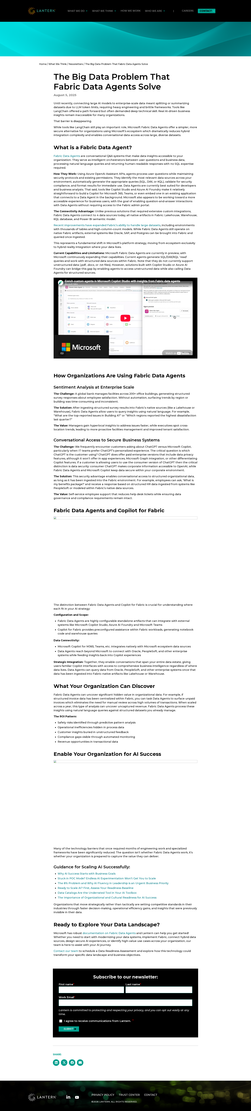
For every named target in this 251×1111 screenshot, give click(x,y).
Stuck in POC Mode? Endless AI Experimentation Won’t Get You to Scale (107, 878)
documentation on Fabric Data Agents (109, 933)
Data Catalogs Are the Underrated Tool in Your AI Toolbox (97, 892)
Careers (187, 10)
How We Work (131, 10)
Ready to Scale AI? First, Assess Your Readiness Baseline (95, 888)
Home (42, 64)
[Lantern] (41, 11)
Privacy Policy (103, 1094)
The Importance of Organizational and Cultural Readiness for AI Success (107, 897)
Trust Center (129, 1094)
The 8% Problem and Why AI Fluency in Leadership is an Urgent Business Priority (113, 883)
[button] (56, 1062)
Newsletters (76, 64)
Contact (206, 11)
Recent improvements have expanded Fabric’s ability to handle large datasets (107, 225)
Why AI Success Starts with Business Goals (86, 873)
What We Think (58, 64)
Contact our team (66, 951)
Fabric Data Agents (67, 156)
